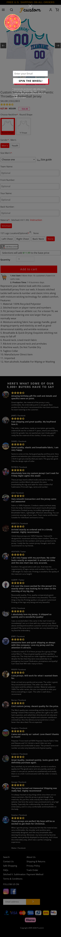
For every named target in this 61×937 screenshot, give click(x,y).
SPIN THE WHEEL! (30, 81)
